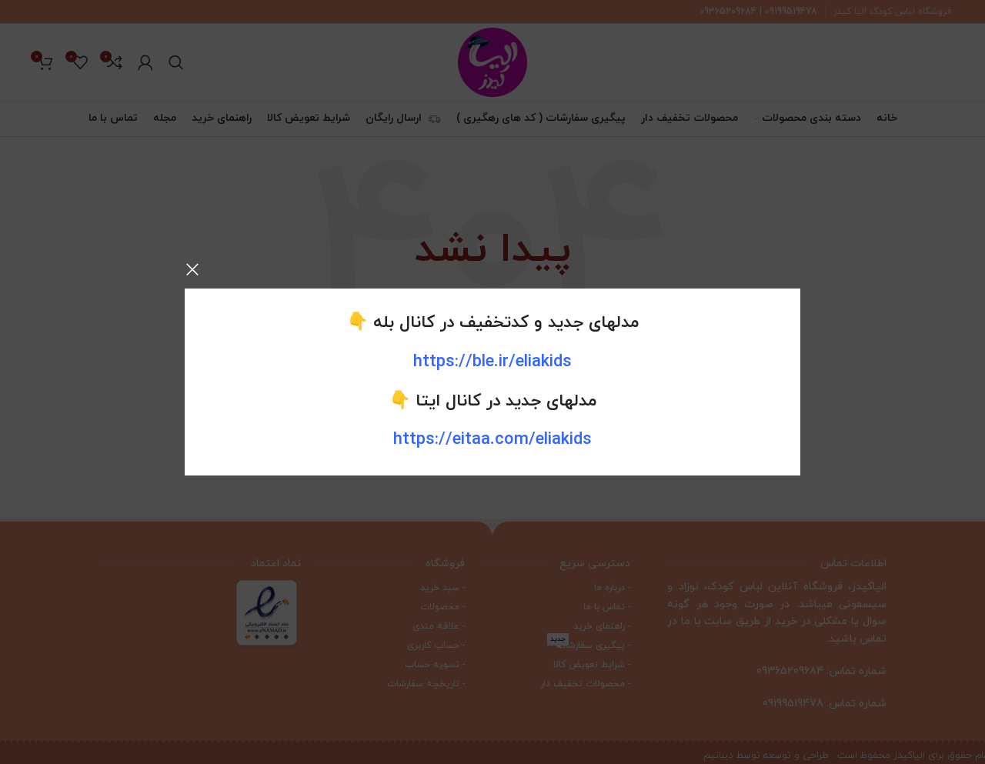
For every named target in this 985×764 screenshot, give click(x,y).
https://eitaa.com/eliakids (492, 440)
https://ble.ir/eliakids (492, 362)
